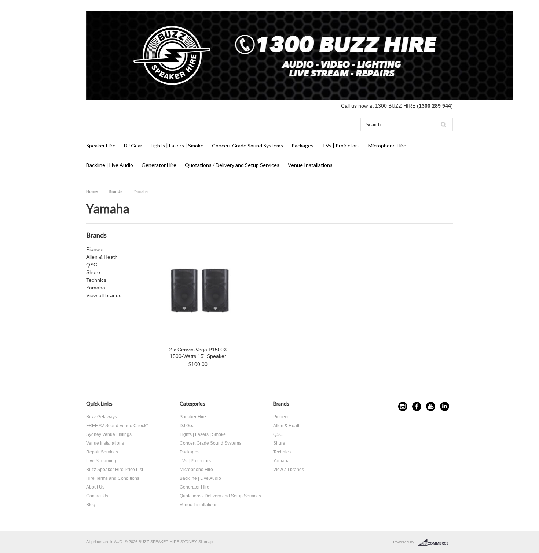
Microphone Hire (387, 145)
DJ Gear (133, 145)
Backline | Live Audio (109, 165)
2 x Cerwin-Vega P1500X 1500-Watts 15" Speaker (198, 353)
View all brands (103, 295)
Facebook (416, 406)
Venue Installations (310, 165)
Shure (93, 272)
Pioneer (95, 249)
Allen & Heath (102, 257)
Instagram (402, 406)
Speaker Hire (100, 145)
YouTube (430, 406)
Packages (303, 145)
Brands (115, 191)
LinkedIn (444, 406)
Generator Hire (159, 165)
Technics (96, 280)
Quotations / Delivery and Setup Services (232, 165)
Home (92, 191)
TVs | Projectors (341, 145)
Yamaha (95, 288)
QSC (91, 265)
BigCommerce (435, 542)
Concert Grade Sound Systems (247, 145)
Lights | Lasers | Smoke (177, 145)
